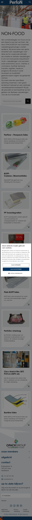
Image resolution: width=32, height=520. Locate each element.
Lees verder (21, 261)
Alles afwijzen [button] (16, 265)
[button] (16, 273)
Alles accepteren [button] (15, 269)
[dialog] (16, 260)
